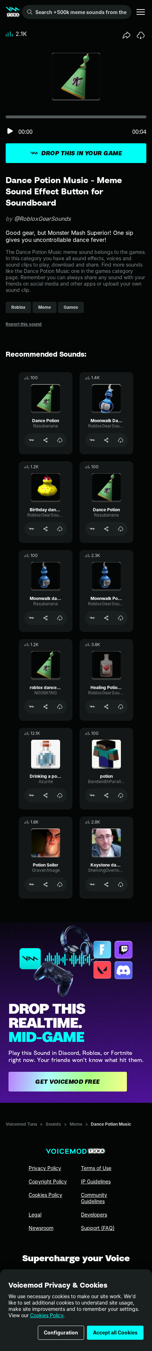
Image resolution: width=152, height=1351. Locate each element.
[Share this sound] (126, 35)
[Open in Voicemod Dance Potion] (31, 440)
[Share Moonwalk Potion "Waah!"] (106, 618)
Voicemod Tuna (21, 1124)
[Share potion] (106, 795)
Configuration (61, 1333)
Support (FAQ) (98, 1228)
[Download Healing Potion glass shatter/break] (120, 707)
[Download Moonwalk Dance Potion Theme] (120, 440)
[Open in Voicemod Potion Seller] (31, 884)
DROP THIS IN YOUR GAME (81, 153)
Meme (76, 1124)
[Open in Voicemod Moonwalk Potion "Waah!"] (92, 618)
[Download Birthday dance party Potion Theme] (60, 529)
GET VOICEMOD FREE (67, 1081)
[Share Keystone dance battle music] (106, 884)
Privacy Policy (45, 1168)
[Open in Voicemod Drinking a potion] (31, 795)
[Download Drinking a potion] (60, 795)
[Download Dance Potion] (60, 440)
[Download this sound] (140, 35)
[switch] (10, 131)
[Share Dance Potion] (46, 440)
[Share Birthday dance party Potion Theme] (46, 529)
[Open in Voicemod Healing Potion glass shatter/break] (92, 707)
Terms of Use (96, 1168)
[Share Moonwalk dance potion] (46, 618)
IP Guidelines (96, 1181)
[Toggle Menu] (140, 12)
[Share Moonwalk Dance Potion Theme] (106, 440)
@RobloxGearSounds (42, 218)
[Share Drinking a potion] (46, 795)
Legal (35, 1215)
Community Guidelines (94, 1198)
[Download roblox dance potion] (60, 707)
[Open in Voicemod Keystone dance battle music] (92, 884)
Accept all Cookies (115, 1333)
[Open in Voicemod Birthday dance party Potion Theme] (31, 529)
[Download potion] (120, 795)
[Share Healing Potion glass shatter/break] (106, 707)
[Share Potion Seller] (46, 884)
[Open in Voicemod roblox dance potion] (31, 707)
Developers (94, 1215)
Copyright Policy (48, 1181)
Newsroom (41, 1228)
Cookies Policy (46, 1315)
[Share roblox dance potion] (46, 707)
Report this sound (24, 324)
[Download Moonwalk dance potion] (60, 618)
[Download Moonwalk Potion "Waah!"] (120, 618)
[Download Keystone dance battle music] (120, 884)
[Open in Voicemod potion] (92, 795)
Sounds (53, 1124)
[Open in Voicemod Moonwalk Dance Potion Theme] (92, 440)
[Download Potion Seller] (60, 884)
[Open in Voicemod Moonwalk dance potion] (31, 618)
